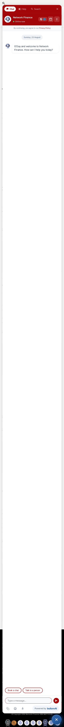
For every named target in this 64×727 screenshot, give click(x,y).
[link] (32, 721)
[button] (3, 3)
